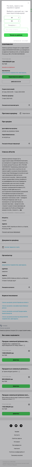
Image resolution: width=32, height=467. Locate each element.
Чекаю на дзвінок (16, 35)
